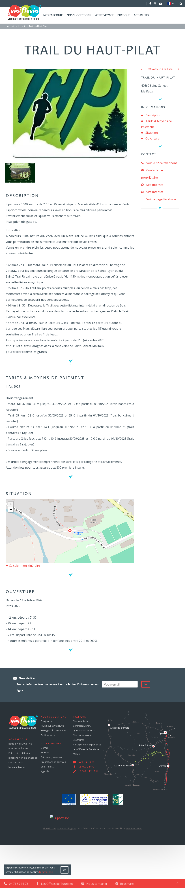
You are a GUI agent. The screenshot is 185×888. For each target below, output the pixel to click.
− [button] (11, 509)
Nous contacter (81, 721)
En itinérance (48, 735)
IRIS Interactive (134, 828)
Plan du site (49, 828)
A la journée (47, 721)
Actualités (141, 15)
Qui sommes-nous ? (84, 730)
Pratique (123, 15)
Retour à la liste (162, 69)
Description (153, 115)
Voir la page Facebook (161, 199)
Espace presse (88, 771)
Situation (151, 133)
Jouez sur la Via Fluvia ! (53, 725)
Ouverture (152, 138)
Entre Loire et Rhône (19, 753)
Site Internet (154, 185)
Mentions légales (66, 828)
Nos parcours (53, 15)
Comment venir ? (82, 725)
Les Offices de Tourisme (86, 749)
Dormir (44, 747)
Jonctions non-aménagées (22, 757)
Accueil (10, 26)
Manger (45, 752)
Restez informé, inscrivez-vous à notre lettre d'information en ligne (57, 687)
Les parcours (15, 762)
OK (64, 870)
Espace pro (86, 767)
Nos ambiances (16, 767)
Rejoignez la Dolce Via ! (53, 730)
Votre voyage (104, 15)
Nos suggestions (79, 15)
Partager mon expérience (87, 744)
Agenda (45, 771)
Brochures (78, 739)
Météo (76, 754)
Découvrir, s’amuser (52, 757)
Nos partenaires (82, 735)
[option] (20, 173)
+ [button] (11, 504)
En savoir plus (46, 872)
